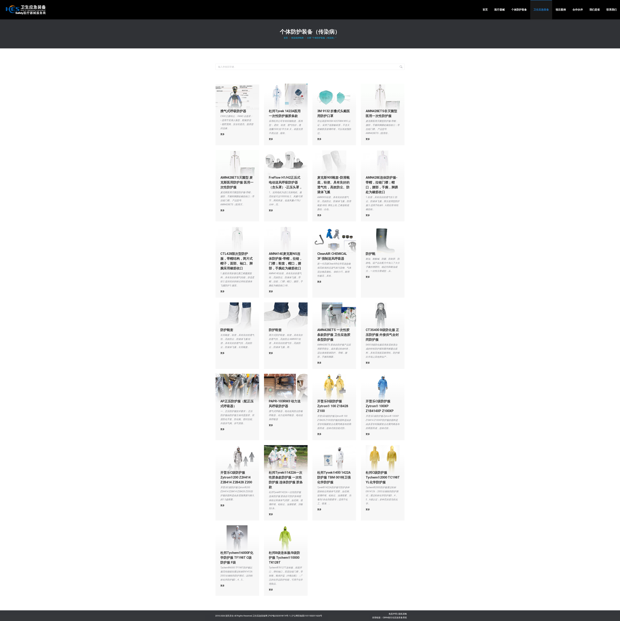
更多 (222, 134)
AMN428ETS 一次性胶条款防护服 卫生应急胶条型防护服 (333, 334)
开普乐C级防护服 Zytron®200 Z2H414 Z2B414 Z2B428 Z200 (236, 477)
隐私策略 (402, 614)
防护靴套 (226, 330)
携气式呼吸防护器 (233, 111)
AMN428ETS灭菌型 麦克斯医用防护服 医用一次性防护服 (236, 182)
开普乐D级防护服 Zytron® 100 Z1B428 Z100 (332, 406)
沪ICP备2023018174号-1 (279, 616)
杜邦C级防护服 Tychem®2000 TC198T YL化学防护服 (383, 477)
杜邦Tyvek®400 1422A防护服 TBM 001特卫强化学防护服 (334, 477)
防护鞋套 (275, 330)
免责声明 (393, 614)
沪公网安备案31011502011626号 (307, 616)
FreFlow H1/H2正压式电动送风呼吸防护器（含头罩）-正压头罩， (285, 182)
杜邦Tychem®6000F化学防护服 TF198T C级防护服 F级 (236, 557)
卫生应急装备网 (260, 616)
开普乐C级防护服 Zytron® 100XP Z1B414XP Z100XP (380, 406)
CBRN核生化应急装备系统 (395, 617)
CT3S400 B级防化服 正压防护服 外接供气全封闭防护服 (382, 334)
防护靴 (370, 254)
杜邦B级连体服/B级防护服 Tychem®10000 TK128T (284, 557)
